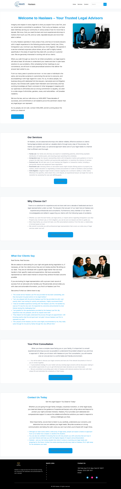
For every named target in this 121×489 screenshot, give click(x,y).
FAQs (49, 477)
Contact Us (17, 116)
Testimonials (52, 474)
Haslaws (31, 4)
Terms (50, 470)
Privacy (50, 468)
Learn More (60, 181)
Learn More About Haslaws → (60, 235)
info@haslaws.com (88, 472)
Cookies (50, 472)
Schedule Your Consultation (60, 377)
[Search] (105, 4)
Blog (49, 479)
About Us (51, 465)
